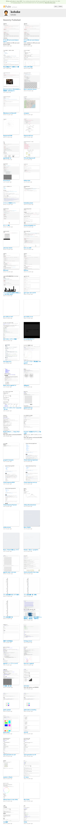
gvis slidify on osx (28, 316)
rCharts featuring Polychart (10, 504)
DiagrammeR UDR (7, 135)
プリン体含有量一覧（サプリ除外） (11, 594)
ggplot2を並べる (7, 158)
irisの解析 (5, 822)
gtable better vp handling (30, 709)
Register (60, 6)
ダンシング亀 (6, 225)
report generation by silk (30, 754)
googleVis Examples (8, 460)
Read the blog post (50, 2)
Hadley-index (27, 180)
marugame (26, 113)
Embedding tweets (28, 203)
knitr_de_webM (27, 247)
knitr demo (26, 686)
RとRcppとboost (28, 641)
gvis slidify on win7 (8, 316)
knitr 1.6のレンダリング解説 (10, 339)
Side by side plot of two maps (31, 572)
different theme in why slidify (10, 799)
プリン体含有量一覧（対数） (30, 594)
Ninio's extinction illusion (30, 89)
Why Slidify (26, 799)
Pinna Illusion (6, 180)
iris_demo (26, 777)
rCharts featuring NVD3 (9, 482)
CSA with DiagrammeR (29, 158)
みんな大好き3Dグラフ (29, 339)
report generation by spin (9, 754)
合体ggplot (26, 385)
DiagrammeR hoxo (28, 135)
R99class (26, 270)
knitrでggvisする (7, 361)
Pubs (7, 6)
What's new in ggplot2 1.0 (9, 385)
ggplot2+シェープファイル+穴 (10, 663)
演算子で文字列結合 (8, 641)
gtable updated (7, 709)
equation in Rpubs (7, 777)
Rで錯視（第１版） (7, 686)
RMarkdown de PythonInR (9, 113)
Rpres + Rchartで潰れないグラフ (11, 549)
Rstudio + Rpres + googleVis (31, 549)
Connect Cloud (17, 2)
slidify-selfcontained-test (30, 504)
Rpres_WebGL (27, 527)
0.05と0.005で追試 (28, 66)
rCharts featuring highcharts (31, 460)
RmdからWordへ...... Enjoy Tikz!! (11, 431)
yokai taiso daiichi (7, 247)
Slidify (25, 822)
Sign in (56, 6)
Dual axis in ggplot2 (29, 663)
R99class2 (5, 270)
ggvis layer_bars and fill (30, 292)
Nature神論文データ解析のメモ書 (11, 66)
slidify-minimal (7, 527)
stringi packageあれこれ (30, 225)
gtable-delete (6, 732)
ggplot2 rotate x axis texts (9, 572)
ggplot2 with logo (28, 407)
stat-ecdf (26, 732)
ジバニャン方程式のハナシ (9, 203)
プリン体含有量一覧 (8, 617)
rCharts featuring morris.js (30, 482)
